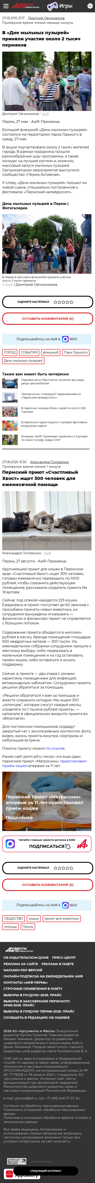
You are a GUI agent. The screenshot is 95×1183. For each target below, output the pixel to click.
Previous (7, 239)
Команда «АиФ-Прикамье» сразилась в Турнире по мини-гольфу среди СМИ (54, 438)
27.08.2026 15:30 (14, 462)
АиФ (45, 114)
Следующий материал (45, 1171)
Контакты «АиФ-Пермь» (26, 983)
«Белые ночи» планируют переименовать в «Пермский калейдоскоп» (51, 395)
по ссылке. (55, 748)
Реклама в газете (58, 964)
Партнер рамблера (41, 1161)
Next (86, 239)
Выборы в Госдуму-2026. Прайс (33, 995)
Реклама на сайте (21, 964)
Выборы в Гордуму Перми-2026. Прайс (39, 1011)
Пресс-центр (64, 958)
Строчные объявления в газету (33, 989)
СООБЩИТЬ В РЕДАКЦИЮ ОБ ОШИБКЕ (37, 1018)
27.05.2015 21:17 (13, 18)
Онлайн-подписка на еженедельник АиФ (43, 976)
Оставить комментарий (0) (48, 319)
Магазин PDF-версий (23, 970)
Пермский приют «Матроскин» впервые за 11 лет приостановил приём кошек (44, 802)
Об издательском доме (26, 958)
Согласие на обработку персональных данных (41, 1106)
